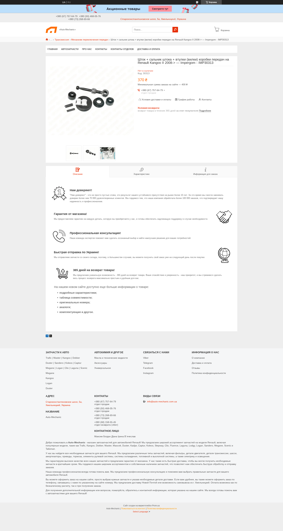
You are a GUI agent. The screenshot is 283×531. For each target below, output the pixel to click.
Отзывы (196, 368)
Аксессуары (100, 363)
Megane (50, 373)
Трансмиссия (62, 39)
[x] (50, 336)
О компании (198, 358)
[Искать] (175, 29)
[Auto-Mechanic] (51, 29)
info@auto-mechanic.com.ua (162, 401)
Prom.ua (156, 505)
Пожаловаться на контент (133, 508)
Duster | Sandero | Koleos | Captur (63, 363)
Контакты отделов (122, 49)
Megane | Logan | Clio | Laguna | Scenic (66, 368)
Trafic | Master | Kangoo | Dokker (63, 358)
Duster (49, 388)
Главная (52, 49)
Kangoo (50, 378)
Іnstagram (148, 373)
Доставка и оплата (148, 49)
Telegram (148, 363)
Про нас (87, 49)
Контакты (101, 49)
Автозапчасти (69, 49)
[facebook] (47, 336)
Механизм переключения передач (89, 39)
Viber (146, 358)
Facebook (148, 368)
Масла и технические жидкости (111, 358)
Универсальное (102, 368)
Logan (49, 383)
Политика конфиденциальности (209, 373)
